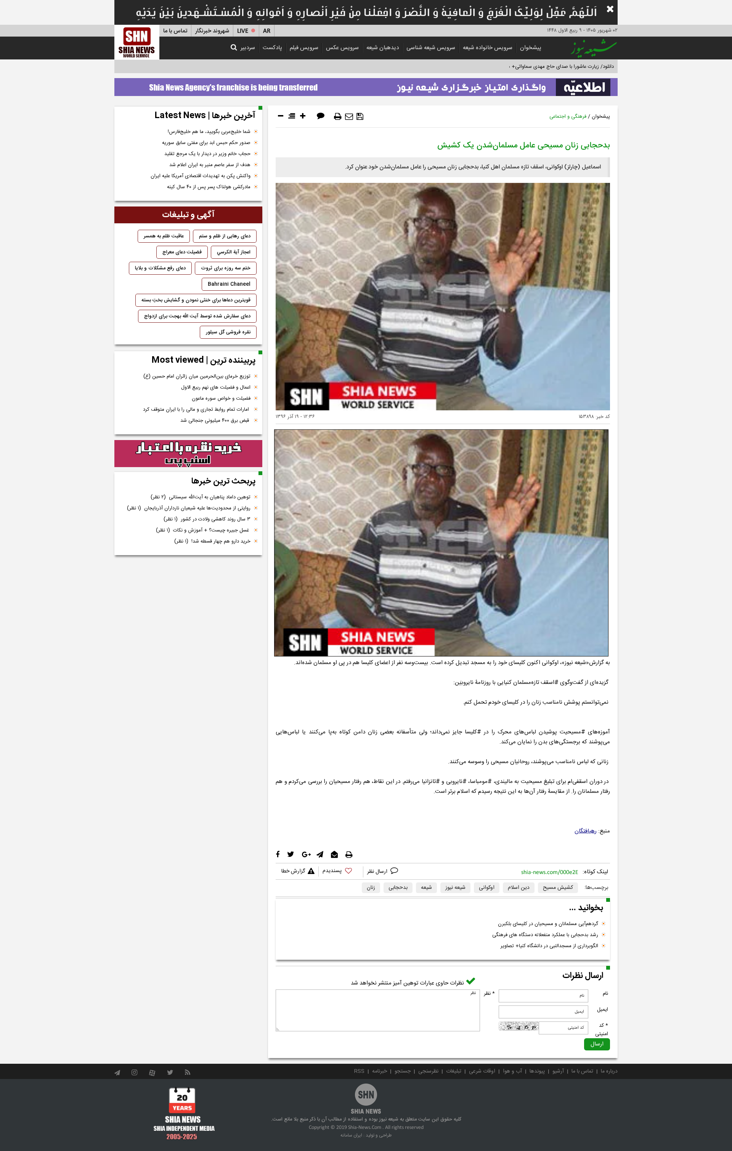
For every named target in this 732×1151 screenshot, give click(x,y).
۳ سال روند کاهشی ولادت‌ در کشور (207, 519)
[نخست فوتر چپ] (184, 1113)
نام (605, 993)
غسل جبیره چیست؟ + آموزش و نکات (203, 530)
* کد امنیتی (601, 1029)
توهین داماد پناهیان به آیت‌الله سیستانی (200, 497)
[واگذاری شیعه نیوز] (366, 85)
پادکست (272, 48)
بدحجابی (398, 887)
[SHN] (136, 42)
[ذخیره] (359, 116)
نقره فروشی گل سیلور (228, 332)
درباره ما (609, 1071)
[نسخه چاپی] (338, 116)
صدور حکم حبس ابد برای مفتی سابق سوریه (206, 143)
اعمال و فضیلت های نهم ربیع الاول (215, 387)
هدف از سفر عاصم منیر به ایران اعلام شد (209, 165)
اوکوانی (486, 887)
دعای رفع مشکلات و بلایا (160, 268)
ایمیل (602, 1009)
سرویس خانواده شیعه (487, 48)
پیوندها (537, 1071)
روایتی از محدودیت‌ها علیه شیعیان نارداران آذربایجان (188, 508)
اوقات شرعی (482, 1071)
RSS (359, 1071)
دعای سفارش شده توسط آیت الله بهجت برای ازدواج (197, 316)
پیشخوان (530, 48)
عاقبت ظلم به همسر (164, 236)
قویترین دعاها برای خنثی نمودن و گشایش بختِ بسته (195, 300)
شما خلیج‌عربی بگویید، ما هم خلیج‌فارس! (209, 132)
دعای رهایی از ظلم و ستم (224, 236)
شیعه (426, 887)
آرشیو (558, 1071)
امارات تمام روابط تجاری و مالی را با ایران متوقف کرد (196, 409)
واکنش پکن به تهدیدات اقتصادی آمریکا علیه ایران (200, 176)
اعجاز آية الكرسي (233, 252)
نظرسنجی (428, 1071)
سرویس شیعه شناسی (430, 48)
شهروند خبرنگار (212, 31)
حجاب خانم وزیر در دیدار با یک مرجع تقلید (207, 154)
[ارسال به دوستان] (349, 116)
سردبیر (248, 48)
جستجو (403, 1071)
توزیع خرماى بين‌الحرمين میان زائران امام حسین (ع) (196, 376)
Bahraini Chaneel (229, 284)
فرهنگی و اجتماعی (567, 116)
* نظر (489, 993)
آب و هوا (512, 1071)
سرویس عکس (342, 48)
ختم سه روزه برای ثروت (225, 268)
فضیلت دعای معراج (182, 252)
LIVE (242, 31)
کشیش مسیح (558, 887)
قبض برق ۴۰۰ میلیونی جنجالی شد (215, 420)
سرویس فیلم (304, 48)
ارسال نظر (378, 871)
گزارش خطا (293, 871)
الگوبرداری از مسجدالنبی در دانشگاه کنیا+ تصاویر (549, 946)
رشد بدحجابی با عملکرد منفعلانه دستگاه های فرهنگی (545, 935)
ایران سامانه (351, 1135)
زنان (371, 887)
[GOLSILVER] (188, 454)
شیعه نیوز (455, 887)
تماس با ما (175, 31)
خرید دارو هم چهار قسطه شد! (212, 541)
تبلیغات (453, 1071)
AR (266, 31)
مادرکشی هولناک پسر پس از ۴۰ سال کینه (208, 187)
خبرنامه (379, 1071)
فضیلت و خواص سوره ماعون (221, 398)
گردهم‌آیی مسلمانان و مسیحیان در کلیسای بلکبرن (548, 924)
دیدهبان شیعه (382, 48)
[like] (341, 871)
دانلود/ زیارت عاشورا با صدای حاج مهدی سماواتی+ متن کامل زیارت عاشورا (539, 66)
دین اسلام (519, 887)
